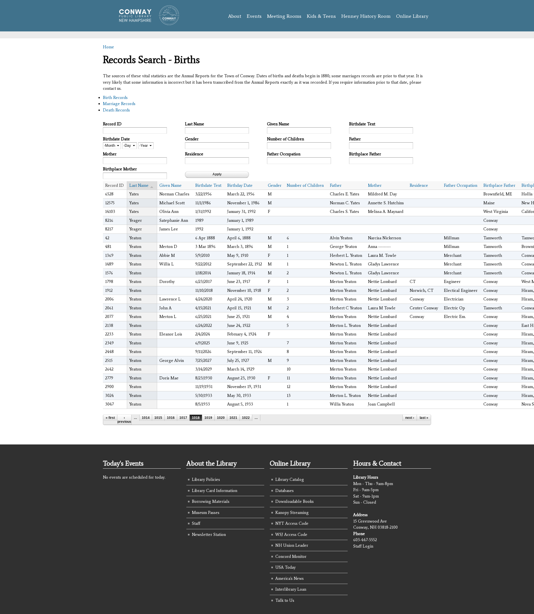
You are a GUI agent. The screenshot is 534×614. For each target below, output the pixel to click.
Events (254, 16)
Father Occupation (283, 153)
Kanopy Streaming (292, 512)
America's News (289, 578)
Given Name (278, 123)
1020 (221, 418)
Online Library (412, 16)
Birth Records (115, 97)
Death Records (116, 110)
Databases (284, 490)
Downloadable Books (294, 501)
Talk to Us (284, 600)
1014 (146, 418)
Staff (196, 523)
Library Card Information (214, 490)
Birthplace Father (365, 153)
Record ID (112, 123)
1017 (183, 418)
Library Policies (206, 479)
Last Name (194, 123)
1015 (158, 418)
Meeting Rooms (284, 16)
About (234, 16)
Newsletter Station (209, 534)
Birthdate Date (116, 138)
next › (409, 418)
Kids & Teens (321, 16)
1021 (233, 418)
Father (355, 138)
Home (108, 46)
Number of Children (285, 138)
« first (110, 418)
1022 (246, 418)
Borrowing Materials (210, 501)
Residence (194, 153)
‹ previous (124, 420)
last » (424, 418)
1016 (171, 418)
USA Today (285, 567)
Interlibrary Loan (290, 589)
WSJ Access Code (291, 534)
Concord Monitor (290, 556)
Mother (110, 153)
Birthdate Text (362, 123)
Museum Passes (205, 512)
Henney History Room (365, 16)
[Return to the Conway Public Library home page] (147, 22)
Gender (192, 138)
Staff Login (363, 546)
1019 (208, 418)
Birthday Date (240, 185)
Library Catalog (289, 479)
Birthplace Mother (120, 168)
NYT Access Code (291, 523)
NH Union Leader (291, 545)
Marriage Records (119, 103)
